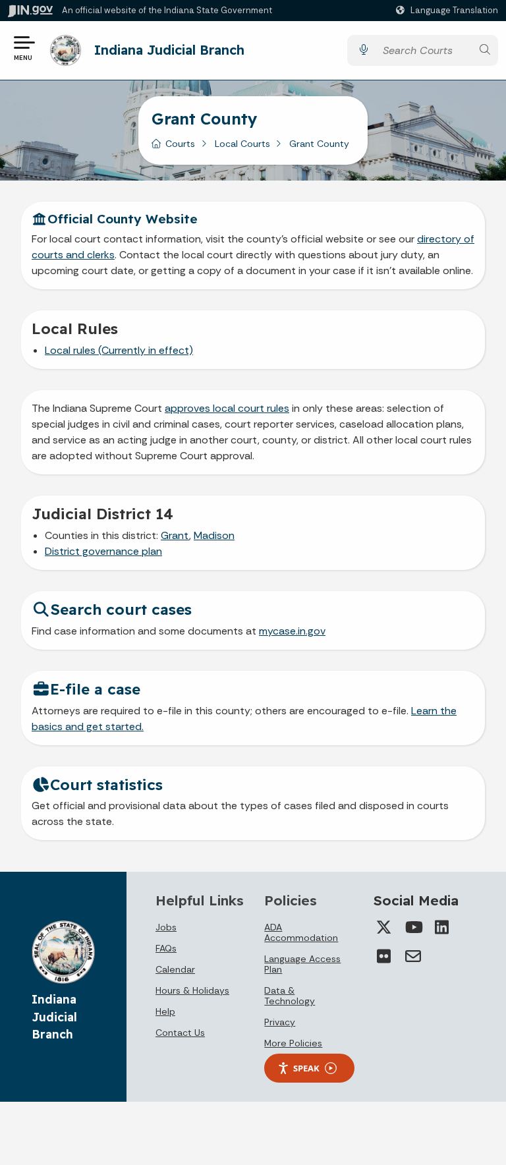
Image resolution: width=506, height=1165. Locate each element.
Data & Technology (289, 995)
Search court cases (121, 609)
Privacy (279, 1022)
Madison (214, 535)
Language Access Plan (302, 964)
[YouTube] (413, 927)
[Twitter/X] (384, 927)
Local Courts (242, 144)
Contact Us (180, 1032)
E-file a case (95, 688)
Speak (306, 1068)
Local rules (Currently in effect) (119, 350)
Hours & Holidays (192, 990)
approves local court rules (227, 408)
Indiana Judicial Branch (169, 50)
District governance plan (103, 551)
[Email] (413, 956)
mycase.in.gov (292, 631)
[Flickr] (384, 956)
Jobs (166, 927)
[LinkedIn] (442, 927)
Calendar (175, 969)
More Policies (293, 1043)
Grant (175, 535)
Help (165, 1011)
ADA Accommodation (301, 932)
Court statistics (106, 784)
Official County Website (122, 219)
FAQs (166, 948)
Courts (180, 144)
